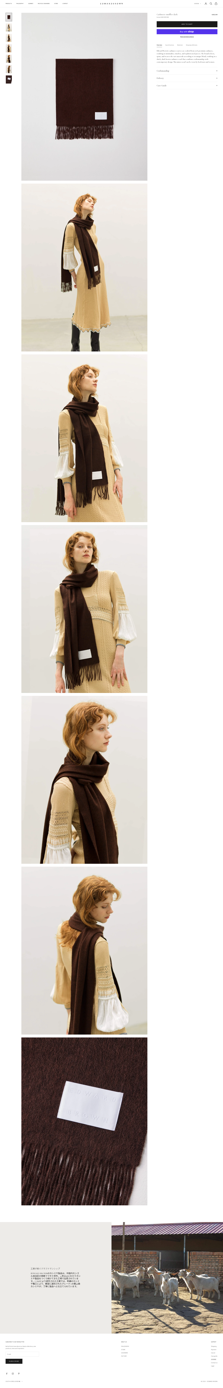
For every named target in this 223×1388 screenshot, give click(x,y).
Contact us (214, 1363)
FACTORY (124, 1356)
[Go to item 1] (9, 17)
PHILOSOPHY (19, 3)
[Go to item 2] (9, 27)
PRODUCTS (9, 3)
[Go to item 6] (9, 69)
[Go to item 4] (9, 48)
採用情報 (213, 1359)
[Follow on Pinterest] (19, 1373)
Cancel (213, 1353)
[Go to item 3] (9, 38)
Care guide (214, 1356)
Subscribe (14, 1361)
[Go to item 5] (9, 58)
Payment (213, 1349)
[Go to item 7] (9, 79)
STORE (56, 3)
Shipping (213, 1346)
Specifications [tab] (169, 45)
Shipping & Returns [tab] (191, 45)
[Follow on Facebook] (7, 1373)
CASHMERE (124, 1353)
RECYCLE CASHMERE (44, 3)
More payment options (187, 36)
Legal (212, 1366)
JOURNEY (30, 3)
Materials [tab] (180, 45)
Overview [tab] (159, 45)
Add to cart (187, 24)
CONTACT (65, 3)
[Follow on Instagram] (13, 1373)
